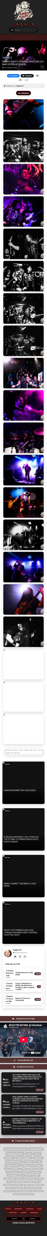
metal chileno (35, 1172)
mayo (37, 1182)
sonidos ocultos (12, 1165)
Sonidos (9, 1157)
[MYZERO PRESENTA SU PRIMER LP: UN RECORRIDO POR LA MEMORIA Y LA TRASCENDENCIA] (7, 1125)
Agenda (38, 1157)
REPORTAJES (18, 1209)
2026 (8, 1188)
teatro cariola (9, 1179)
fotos (30, 1182)
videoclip (8, 1185)
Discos (20, 1179)
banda (24, 1172)
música (15, 1172)
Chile (37, 1153)
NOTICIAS (8, 1209)
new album (17, 1185)
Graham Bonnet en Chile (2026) (20, 790)
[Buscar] (12, 30)
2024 (24, 1194)
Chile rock (37, 1188)
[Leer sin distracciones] (26, 79)
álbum (27, 1185)
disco (39, 1169)
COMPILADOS (34, 1212)
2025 (37, 1175)
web (29, 1153)
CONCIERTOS (30, 1209)
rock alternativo (26, 1191)
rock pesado (12, 1175)
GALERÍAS (23, 1212)
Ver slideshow (23, 93)
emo (22, 1175)
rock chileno (36, 1165)
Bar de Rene (18, 1188)
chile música (30, 1179)
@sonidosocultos (14, 1161)
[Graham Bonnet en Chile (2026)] (10, 973)
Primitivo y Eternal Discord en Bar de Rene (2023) (23, 63)
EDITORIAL (32, 1218)
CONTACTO (14, 1218)
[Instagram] (25, 957)
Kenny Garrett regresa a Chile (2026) (20, 884)
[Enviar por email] (37, 75)
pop (9, 1182)
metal (25, 1165)
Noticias (29, 1161)
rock (38, 1161)
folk (16, 1191)
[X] (15, 957)
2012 (24, 1169)
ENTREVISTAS (13, 1212)
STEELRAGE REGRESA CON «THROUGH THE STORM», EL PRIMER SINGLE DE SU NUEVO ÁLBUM (21, 839)
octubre (27, 1188)
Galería (6, 58)
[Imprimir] (20, 79)
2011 (29, 1175)
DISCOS (39, 1209)
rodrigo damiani (19, 1182)
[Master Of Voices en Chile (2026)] (10, 999)
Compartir (14, 76)
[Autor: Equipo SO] (8, 953)
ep (7, 1169)
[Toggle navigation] (23, 37)
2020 (31, 1194)
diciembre (8, 1191)
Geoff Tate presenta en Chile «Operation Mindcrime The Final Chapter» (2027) (21, 932)
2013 (32, 1169)
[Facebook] (20, 957)
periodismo (36, 1149)
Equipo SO (20, 86)
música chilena (24, 1157)
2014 (40, 1179)
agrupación (38, 1191)
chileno (16, 1194)
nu (8, 1172)
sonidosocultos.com (15, 1149)
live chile (14, 1169)
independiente (15, 1153)
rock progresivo (37, 1185)
